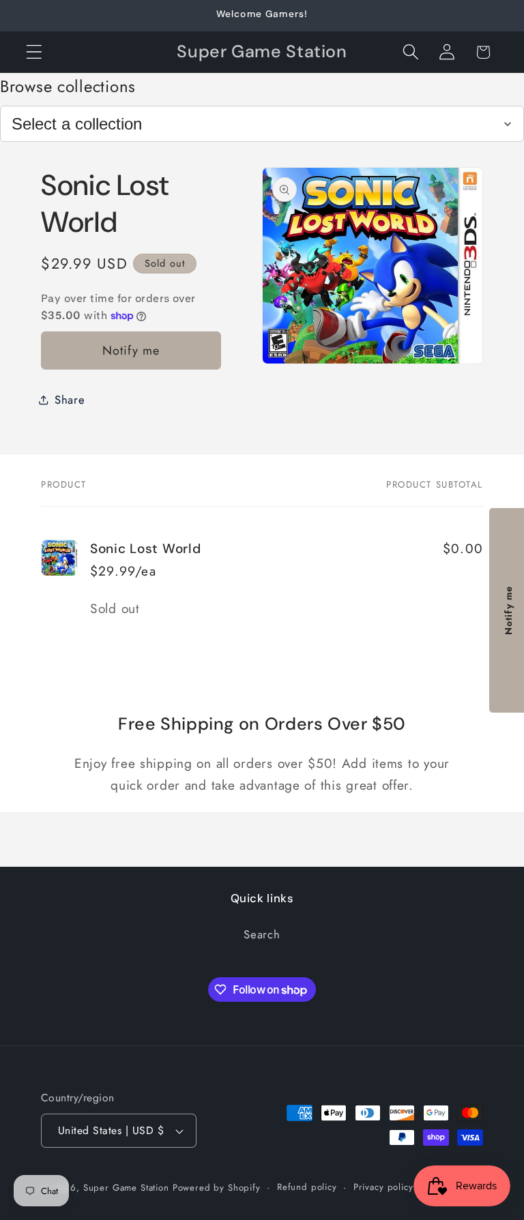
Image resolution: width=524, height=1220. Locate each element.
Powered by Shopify (217, 1187)
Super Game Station (126, 1187)
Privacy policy (383, 1186)
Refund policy (307, 1186)
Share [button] (70, 399)
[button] (34, 52)
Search (262, 934)
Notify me (131, 350)
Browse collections (68, 86)
